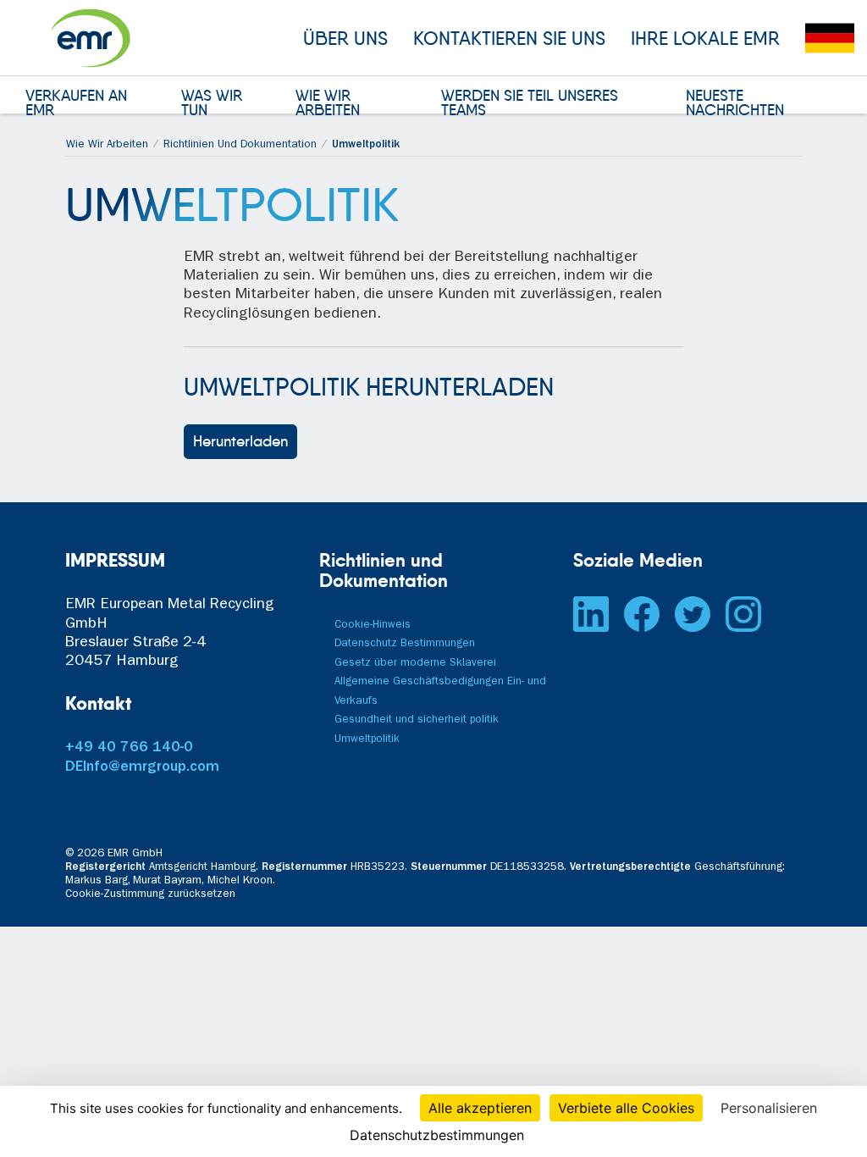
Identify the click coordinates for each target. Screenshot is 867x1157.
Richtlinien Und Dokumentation (240, 145)
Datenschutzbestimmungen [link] (437, 1135)
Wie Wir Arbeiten (107, 145)
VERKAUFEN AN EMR (76, 104)
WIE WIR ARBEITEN (327, 104)
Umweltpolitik (367, 739)
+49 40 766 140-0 (129, 748)
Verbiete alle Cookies (626, 1107)
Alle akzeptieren (480, 1107)
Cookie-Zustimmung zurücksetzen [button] (150, 894)
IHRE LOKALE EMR (705, 38)
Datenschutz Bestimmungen (404, 644)
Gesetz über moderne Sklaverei (415, 663)
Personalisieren (769, 1107)
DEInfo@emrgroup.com (142, 768)
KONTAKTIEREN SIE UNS (509, 38)
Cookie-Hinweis (372, 625)
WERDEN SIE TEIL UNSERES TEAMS (529, 104)
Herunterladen (240, 441)
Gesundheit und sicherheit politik (416, 720)
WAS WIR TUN (211, 104)
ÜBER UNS (345, 38)
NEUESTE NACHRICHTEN (735, 104)
